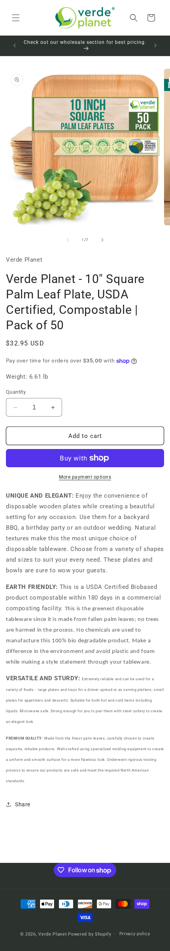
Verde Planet (52, 934)
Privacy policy (134, 933)
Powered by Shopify (89, 934)
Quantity (16, 392)
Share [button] (22, 804)
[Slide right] (102, 240)
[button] (16, 17)
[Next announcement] (155, 45)
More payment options (85, 477)
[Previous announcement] (14, 45)
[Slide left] (67, 240)
